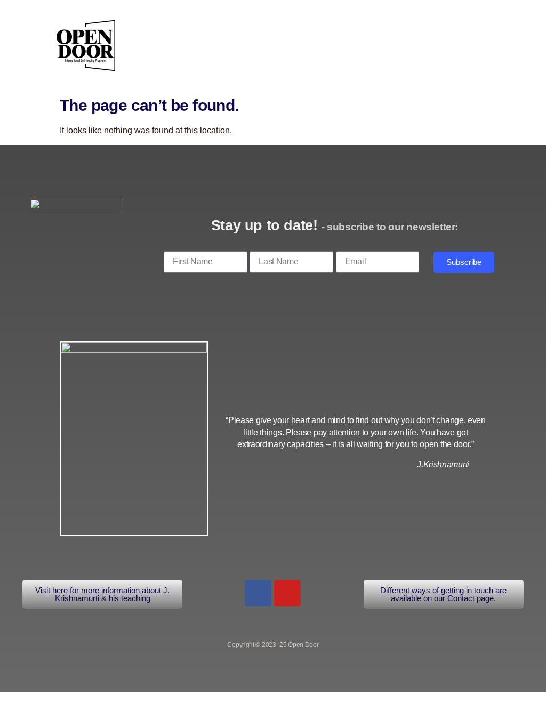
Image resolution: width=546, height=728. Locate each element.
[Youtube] (287, 593)
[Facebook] (258, 593)
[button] (471, 43)
